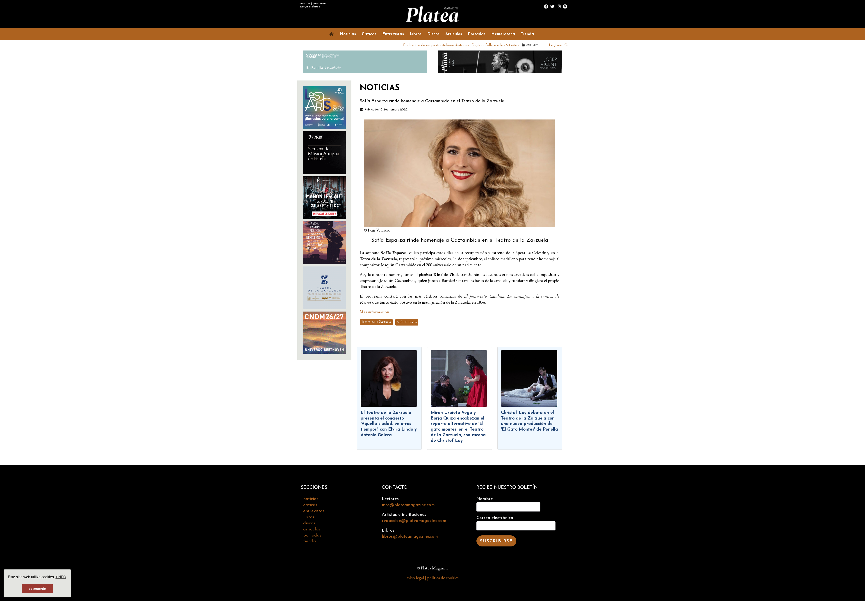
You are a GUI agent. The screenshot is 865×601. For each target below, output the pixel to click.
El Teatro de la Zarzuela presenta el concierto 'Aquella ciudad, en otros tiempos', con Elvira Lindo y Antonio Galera (389, 424)
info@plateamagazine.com (408, 505)
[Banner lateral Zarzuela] (324, 287)
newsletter (319, 3)
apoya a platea (310, 6)
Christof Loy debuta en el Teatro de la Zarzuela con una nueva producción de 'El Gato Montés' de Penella (529, 421)
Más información (374, 312)
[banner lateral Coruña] (324, 242)
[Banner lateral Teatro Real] (324, 197)
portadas (312, 535)
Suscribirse (496, 541)
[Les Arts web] (324, 107)
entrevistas (313, 511)
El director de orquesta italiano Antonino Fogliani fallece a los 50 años (428, 45)
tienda (309, 541)
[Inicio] (332, 33)
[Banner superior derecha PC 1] (500, 61)
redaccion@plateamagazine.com (414, 521)
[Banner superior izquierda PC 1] (365, 61)
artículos (311, 529)
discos (309, 523)
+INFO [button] (60, 577)
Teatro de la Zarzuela (376, 322)
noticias (310, 499)
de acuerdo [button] (37, 588)
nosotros (305, 3)
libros (308, 517)
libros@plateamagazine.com (410, 536)
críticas (310, 505)
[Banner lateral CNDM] (324, 332)
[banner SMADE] (324, 152)
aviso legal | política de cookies (433, 577)
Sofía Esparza (407, 322)
